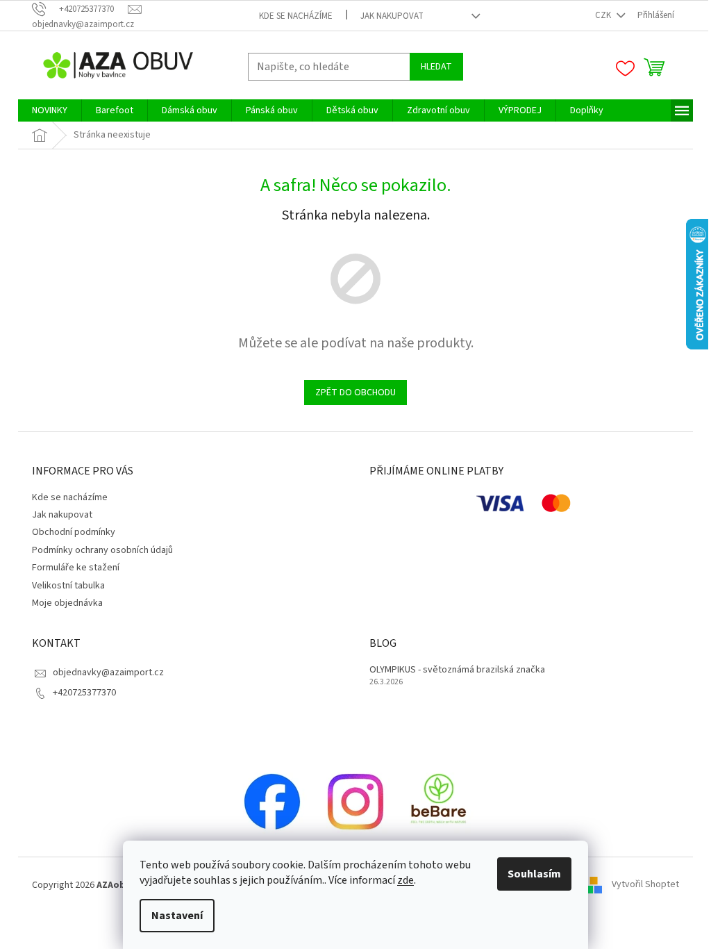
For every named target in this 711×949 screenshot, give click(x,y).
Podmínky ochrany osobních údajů (102, 550)
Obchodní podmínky (73, 532)
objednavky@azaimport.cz (108, 672)
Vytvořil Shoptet (645, 885)
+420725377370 (84, 693)
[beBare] (439, 801)
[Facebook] (272, 801)
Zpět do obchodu (355, 392)
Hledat (436, 67)
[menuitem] (49, 110)
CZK (604, 15)
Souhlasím (534, 874)
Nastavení (177, 915)
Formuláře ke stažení (75, 568)
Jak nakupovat (392, 16)
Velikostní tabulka (68, 586)
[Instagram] (355, 801)
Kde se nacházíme (296, 16)
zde (405, 880)
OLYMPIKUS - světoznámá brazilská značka (457, 670)
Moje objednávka (67, 603)
